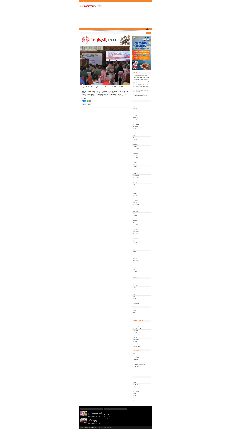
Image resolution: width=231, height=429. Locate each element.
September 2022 (136, 209)
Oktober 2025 (135, 126)
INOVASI (115, 1)
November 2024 (136, 151)
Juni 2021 (135, 242)
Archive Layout (136, 366)
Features (134, 353)
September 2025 (136, 128)
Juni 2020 (135, 269)
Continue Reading (87, 104)
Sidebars (135, 355)
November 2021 (136, 231)
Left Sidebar (136, 357)
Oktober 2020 (135, 260)
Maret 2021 (135, 249)
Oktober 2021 (135, 233)
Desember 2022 (136, 202)
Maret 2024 (135, 168)
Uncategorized (136, 303)
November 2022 (136, 204)
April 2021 (135, 247)
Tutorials (134, 370)
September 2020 (136, 262)
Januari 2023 (135, 200)
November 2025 (136, 124)
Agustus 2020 (135, 265)
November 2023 (136, 177)
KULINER (125, 1)
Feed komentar (136, 314)
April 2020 (135, 271)
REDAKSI (131, 29)
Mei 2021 (134, 244)
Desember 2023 (136, 175)
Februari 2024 (135, 171)
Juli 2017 (134, 273)
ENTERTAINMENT (105, 1)
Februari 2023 (135, 197)
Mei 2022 (134, 218)
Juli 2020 (134, 267)
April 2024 (135, 166)
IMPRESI (111, 1)
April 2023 (135, 193)
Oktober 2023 (135, 180)
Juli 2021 (134, 240)
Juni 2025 (135, 135)
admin (93, 88)
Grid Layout (136, 368)
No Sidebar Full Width (138, 362)
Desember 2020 (136, 256)
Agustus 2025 (135, 130)
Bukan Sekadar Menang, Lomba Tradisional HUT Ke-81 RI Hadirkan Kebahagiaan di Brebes (141, 91)
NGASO (130, 1)
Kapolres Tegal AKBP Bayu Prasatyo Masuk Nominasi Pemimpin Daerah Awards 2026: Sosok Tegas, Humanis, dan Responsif (141, 86)
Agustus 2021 (135, 238)
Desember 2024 (136, 148)
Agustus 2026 (135, 104)
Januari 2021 (135, 253)
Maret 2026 (135, 115)
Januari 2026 (135, 119)
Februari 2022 (135, 224)
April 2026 (135, 113)
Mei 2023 (134, 191)
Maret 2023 (135, 195)
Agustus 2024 (135, 157)
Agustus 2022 (135, 211)
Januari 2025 (135, 146)
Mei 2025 (134, 137)
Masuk (134, 310)
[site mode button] (147, 29)
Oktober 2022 (135, 206)
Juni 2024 (135, 162)
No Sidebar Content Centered (139, 364)
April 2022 (135, 220)
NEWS (96, 1)
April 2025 (135, 139)
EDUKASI (99, 1)
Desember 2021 (136, 229)
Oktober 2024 (135, 153)
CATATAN (134, 1)
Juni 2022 (135, 215)
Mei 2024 (134, 164)
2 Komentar (99, 88)
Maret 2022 (135, 222)
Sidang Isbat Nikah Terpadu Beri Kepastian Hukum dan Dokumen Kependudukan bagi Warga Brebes (141, 81)
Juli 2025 (134, 133)
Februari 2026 (135, 117)
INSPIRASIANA (120, 1)
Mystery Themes (109, 427)
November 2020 (136, 258)
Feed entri (135, 312)
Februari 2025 (135, 144)
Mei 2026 (134, 110)
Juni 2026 (135, 108)
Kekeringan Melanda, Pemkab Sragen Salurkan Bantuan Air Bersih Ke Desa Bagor (141, 76)
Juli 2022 (134, 213)
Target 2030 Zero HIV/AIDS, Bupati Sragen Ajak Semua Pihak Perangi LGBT (102, 87)
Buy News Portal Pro (137, 373)
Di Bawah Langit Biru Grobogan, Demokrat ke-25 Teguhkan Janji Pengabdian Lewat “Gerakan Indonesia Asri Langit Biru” (141, 96)
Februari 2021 (135, 251)
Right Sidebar (136, 359)
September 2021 (136, 235)
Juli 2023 (134, 186)
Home (92, 1)
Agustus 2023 (135, 184)
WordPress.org (136, 316)
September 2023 (136, 182)
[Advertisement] (115, 18)
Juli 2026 (134, 106)
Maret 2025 (135, 142)
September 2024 (136, 155)
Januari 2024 (135, 173)
